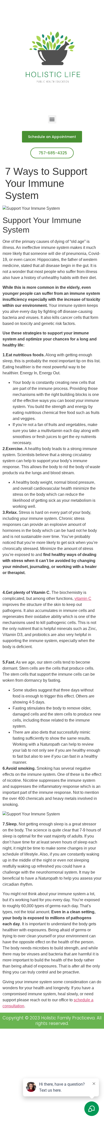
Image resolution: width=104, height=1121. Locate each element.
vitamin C (82, 598)
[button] (52, 119)
